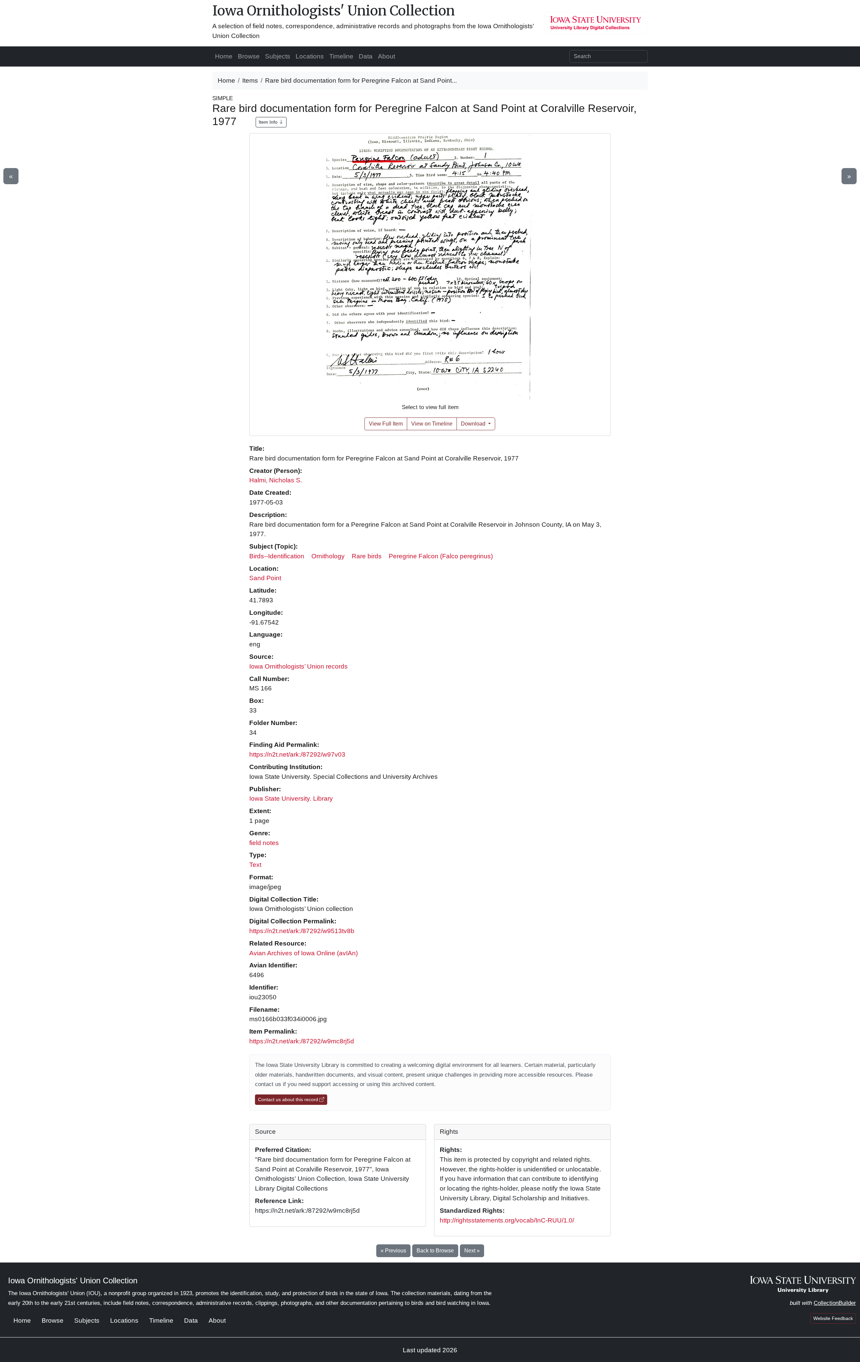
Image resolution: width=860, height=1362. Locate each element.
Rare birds (367, 556)
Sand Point (265, 578)
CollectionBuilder (835, 1303)
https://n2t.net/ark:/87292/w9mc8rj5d (301, 1041)
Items (250, 80)
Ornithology (328, 556)
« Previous (393, 1250)
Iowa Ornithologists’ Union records (298, 666)
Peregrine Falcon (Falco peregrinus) (441, 556)
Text (255, 864)
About (386, 56)
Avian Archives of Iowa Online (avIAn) (303, 953)
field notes (264, 842)
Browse (249, 56)
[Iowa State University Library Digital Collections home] (803, 1283)
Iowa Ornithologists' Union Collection (333, 10)
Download (474, 424)
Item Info (269, 122)
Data (366, 56)
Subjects (277, 56)
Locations (310, 56)
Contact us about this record (288, 1099)
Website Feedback (833, 1318)
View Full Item (386, 424)
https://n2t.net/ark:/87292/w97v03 (297, 754)
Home (223, 56)
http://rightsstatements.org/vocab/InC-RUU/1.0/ (507, 1220)
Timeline (341, 56)
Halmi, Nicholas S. (275, 480)
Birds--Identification (276, 556)
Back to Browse (435, 1250)
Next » (472, 1250)
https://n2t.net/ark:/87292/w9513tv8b (301, 930)
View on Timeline (432, 424)
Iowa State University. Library (291, 798)
